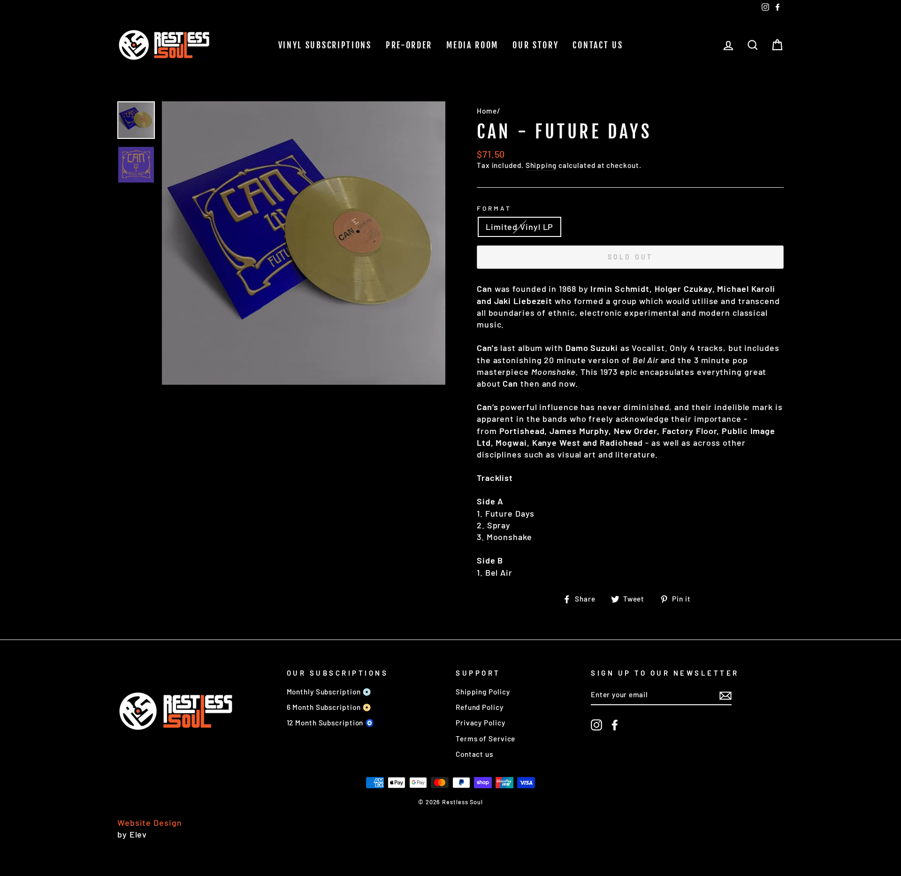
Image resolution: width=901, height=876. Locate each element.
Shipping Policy (483, 691)
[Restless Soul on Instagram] (596, 725)
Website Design (149, 822)
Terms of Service (485, 738)
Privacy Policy (480, 722)
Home (487, 111)
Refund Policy (480, 707)
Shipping (541, 165)
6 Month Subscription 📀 (329, 707)
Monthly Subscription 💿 (329, 691)
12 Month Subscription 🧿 (331, 722)
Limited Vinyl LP (519, 226)
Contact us (598, 45)
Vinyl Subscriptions (325, 45)
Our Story (535, 45)
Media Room (472, 45)
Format (494, 208)
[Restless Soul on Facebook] (614, 725)
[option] (303, 243)
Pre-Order (409, 45)
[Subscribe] (725, 695)
